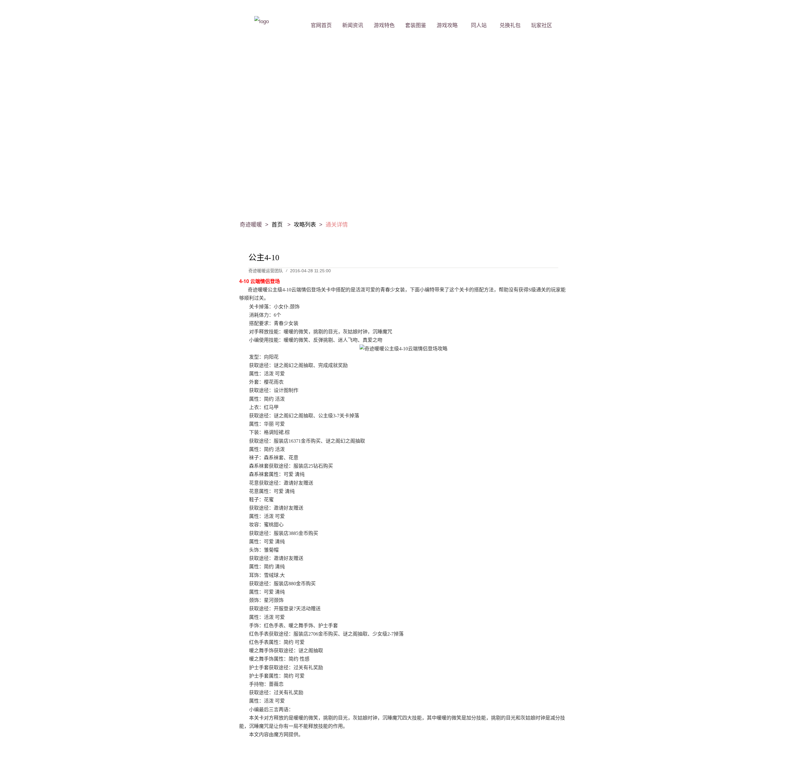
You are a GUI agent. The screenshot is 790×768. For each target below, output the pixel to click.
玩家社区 (541, 25)
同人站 (479, 25)
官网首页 (321, 25)
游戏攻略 (447, 25)
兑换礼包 (510, 25)
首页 (278, 225)
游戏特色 (384, 25)
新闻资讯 (352, 25)
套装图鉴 (415, 25)
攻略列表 (305, 225)
